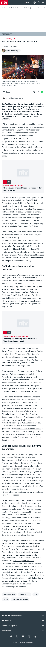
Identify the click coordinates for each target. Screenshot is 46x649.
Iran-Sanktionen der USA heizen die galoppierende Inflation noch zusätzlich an (22, 569)
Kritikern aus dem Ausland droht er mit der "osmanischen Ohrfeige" (22, 523)
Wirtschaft (14, 8)
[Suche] (38, 2)
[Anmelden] (34, 2)
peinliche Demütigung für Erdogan (24, 226)
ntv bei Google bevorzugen (15, 98)
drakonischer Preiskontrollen (28, 428)
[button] (23, 70)
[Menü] (43, 2)
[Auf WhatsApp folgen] (42, 92)
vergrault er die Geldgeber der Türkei (26, 532)
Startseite (5, 8)
